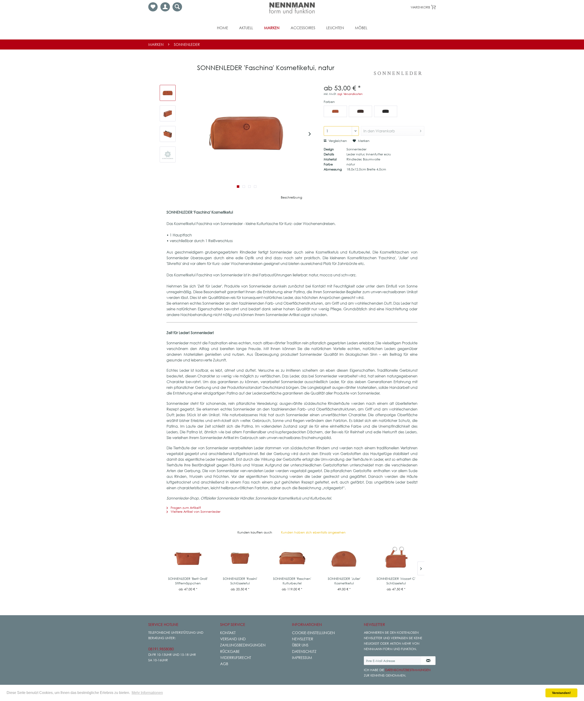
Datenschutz (304, 651)
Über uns (300, 645)
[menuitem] (153, 6)
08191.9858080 (161, 649)
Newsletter (302, 639)
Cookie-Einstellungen (313, 632)
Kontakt (228, 632)
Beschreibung (291, 197)
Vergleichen (337, 141)
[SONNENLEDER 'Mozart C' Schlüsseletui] (396, 558)
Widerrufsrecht (235, 657)
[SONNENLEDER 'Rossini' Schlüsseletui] (240, 558)
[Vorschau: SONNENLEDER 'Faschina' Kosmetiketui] (168, 93)
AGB (224, 664)
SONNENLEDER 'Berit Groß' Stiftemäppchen (188, 581)
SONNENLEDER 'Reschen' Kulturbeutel (292, 581)
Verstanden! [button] (561, 693)
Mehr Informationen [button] (147, 693)
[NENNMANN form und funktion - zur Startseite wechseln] (292, 8)
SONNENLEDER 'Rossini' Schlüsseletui (240, 581)
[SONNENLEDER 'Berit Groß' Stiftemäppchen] (188, 558)
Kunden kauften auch (254, 532)
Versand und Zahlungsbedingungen (243, 642)
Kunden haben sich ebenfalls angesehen (313, 532)
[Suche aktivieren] (177, 6)
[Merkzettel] (153, 6)
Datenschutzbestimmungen (407, 670)
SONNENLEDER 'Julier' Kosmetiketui (344, 581)
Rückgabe (230, 651)
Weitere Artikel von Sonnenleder (195, 511)
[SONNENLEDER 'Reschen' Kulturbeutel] (292, 558)
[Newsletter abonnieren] (428, 660)
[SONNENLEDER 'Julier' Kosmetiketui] (344, 558)
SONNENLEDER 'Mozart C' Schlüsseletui (396, 581)
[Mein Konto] (165, 6)
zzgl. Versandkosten (349, 94)
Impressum (302, 657)
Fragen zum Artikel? (185, 508)
